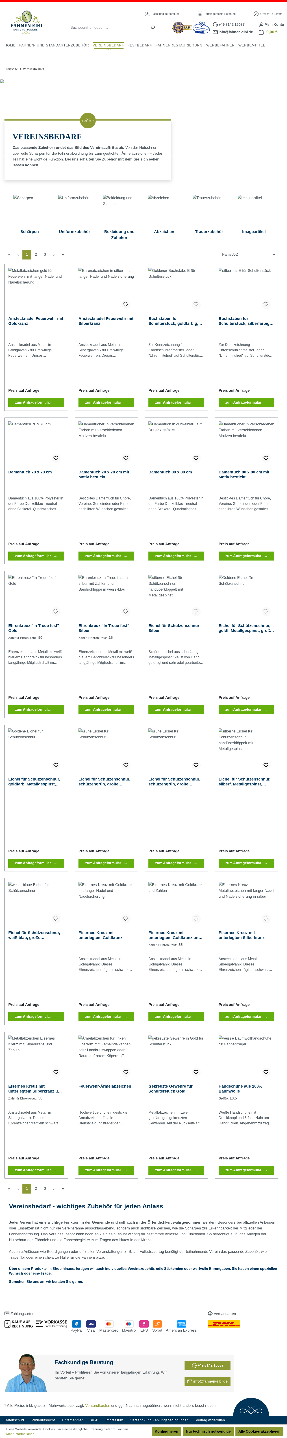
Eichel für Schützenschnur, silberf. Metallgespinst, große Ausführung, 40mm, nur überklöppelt (244, 782)
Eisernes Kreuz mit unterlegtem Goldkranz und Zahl (174, 935)
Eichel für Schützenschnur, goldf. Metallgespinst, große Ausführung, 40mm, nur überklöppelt (245, 628)
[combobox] (108, 27)
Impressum (114, 1420)
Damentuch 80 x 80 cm (170, 472)
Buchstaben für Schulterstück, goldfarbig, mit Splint (173, 321)
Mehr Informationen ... (22, 1434)
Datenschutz (14, 1420)
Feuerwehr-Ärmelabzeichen (104, 1086)
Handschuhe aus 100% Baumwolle (240, 1088)
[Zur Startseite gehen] (26, 22)
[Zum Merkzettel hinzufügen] (126, 304)
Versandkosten (97, 1405)
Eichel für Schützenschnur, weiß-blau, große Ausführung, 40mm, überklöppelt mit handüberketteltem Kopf (34, 935)
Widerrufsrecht (43, 1420)
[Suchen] (152, 27)
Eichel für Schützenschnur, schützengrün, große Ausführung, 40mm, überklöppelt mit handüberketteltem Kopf (174, 782)
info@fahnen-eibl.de (210, 1381)
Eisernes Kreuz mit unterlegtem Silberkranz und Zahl (35, 1089)
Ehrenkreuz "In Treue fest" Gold (33, 628)
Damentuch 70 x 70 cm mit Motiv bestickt (103, 474)
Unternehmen (73, 1420)
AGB (94, 1420)
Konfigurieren (166, 1431)
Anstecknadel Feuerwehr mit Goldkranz (35, 321)
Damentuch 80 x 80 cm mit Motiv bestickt (244, 474)
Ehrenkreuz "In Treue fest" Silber (103, 628)
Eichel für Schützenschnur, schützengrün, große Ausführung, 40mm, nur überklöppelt (104, 782)
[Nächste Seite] (53, 254)
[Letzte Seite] (62, 254)
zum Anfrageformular (33, 402)
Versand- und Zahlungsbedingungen (159, 1420)
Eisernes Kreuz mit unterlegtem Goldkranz (100, 935)
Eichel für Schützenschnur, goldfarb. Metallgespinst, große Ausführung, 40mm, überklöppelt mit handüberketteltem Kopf (34, 782)
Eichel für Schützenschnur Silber (173, 628)
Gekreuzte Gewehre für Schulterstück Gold (170, 1088)
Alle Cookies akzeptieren (259, 1431)
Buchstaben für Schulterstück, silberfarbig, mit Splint (245, 321)
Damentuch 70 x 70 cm (30, 472)
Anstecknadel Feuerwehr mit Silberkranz (105, 321)
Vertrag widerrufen (210, 1420)
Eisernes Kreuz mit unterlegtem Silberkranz (242, 935)
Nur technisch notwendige (208, 1431)
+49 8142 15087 (210, 1365)
